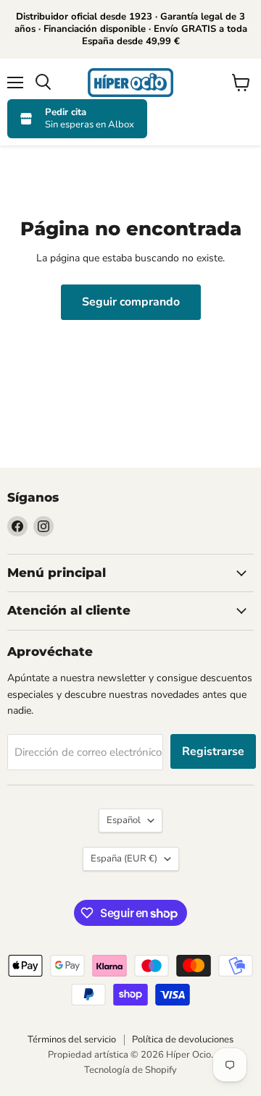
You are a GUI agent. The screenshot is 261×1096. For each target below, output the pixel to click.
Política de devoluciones (182, 1039)
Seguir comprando (131, 302)
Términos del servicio (72, 1039)
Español (124, 820)
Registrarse (213, 751)
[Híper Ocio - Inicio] (130, 82)
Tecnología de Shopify (130, 1069)
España (124, 858)
